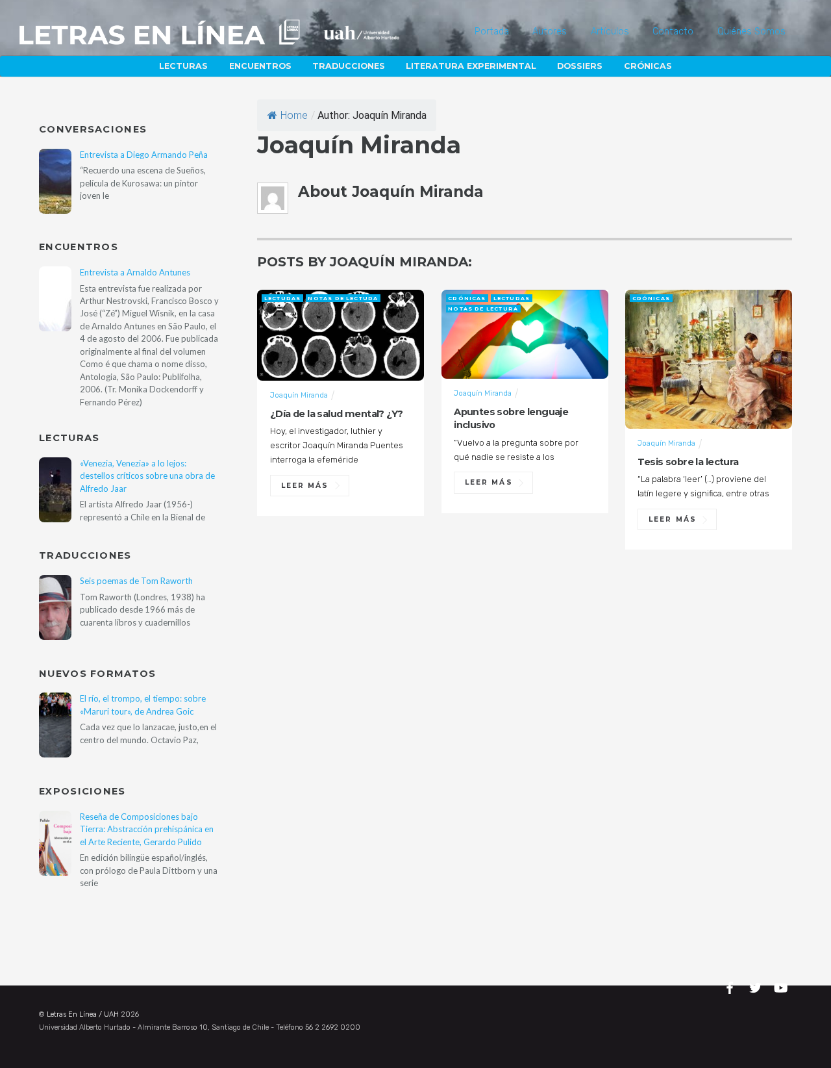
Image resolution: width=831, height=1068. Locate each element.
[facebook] (731, 986)
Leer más (305, 485)
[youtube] (781, 986)
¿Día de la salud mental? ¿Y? (336, 414)
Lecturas (183, 66)
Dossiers (579, 66)
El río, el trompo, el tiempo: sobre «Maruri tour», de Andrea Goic (143, 704)
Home (294, 115)
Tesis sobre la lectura (688, 462)
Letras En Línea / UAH (83, 1014)
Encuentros (260, 66)
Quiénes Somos (751, 31)
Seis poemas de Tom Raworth (136, 581)
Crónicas (648, 66)
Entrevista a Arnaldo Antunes (135, 272)
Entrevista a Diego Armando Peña (144, 154)
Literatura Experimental (471, 66)
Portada (492, 31)
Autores (549, 31)
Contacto (672, 31)
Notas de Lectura (343, 298)
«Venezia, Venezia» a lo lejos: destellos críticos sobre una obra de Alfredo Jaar (147, 476)
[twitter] (757, 986)
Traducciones (348, 66)
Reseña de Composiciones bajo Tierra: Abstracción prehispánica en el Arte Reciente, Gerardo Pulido (147, 829)
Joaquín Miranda (299, 395)
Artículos (610, 31)
